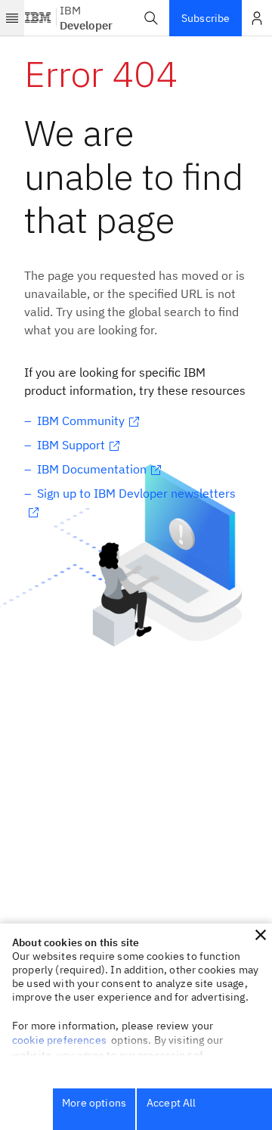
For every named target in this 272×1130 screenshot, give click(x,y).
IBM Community (81, 420)
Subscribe (205, 18)
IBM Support (71, 444)
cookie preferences (59, 1040)
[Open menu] (12, 18)
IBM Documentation (92, 469)
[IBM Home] (38, 18)
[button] (151, 18)
